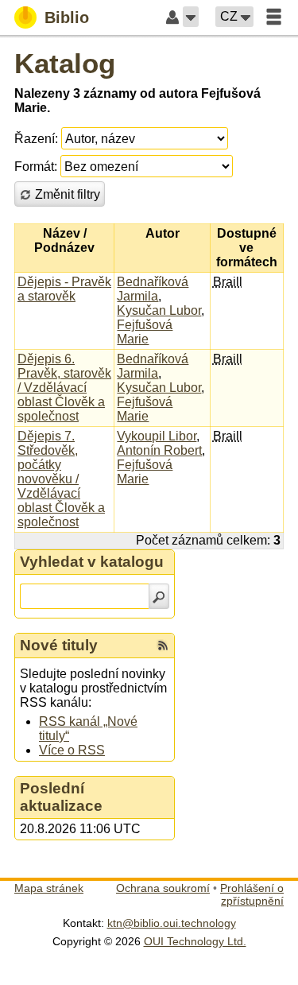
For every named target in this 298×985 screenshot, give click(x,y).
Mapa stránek (48, 888)
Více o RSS (72, 750)
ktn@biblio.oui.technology (171, 923)
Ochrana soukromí (163, 888)
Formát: (35, 166)
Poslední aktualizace (61, 797)
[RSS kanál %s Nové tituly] (163, 645)
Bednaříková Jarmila (152, 289)
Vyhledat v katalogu (92, 561)
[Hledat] (159, 596)
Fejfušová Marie (144, 332)
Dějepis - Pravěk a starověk (64, 289)
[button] (191, 16)
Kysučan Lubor (159, 310)
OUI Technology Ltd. (195, 941)
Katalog (64, 63)
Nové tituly (59, 645)
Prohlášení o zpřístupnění (252, 894)
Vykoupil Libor (156, 436)
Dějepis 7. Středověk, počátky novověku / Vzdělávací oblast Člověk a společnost (61, 479)
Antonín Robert (159, 450)
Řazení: (36, 138)
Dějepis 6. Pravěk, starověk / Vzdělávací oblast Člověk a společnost (64, 387)
